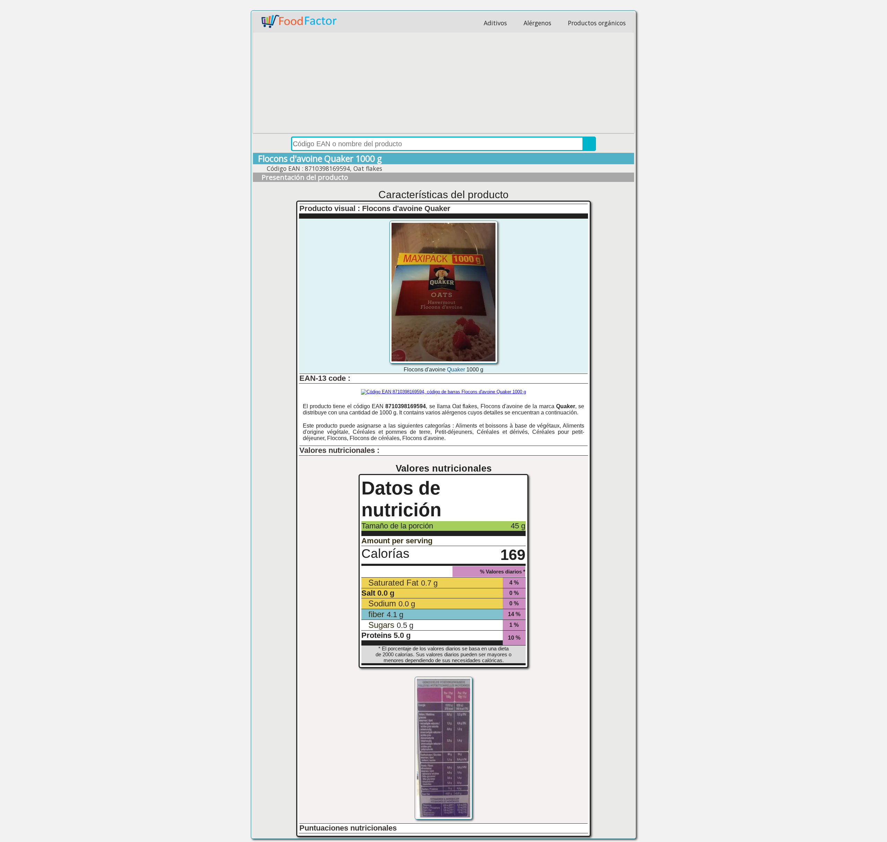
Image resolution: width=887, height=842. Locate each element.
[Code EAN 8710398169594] (443, 391)
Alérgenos (537, 23)
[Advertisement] (443, 84)
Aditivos (495, 23)
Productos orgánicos (597, 23)
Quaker (456, 369)
